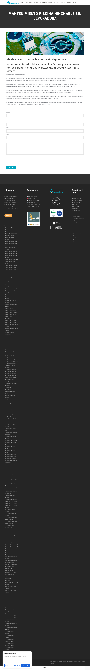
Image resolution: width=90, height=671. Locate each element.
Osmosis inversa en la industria (11, 503)
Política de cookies (8, 568)
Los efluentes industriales (10, 416)
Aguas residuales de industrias (11, 233)
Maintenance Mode (8, 422)
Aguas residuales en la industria (11, 253)
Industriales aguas (8, 403)
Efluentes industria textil (9, 355)
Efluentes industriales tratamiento (11, 361)
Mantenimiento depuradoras (10, 454)
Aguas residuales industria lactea (11, 259)
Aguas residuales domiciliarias (11, 251)
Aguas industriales (8, 229)
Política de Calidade (77, 226)
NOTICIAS (79, 661)
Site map (75, 235)
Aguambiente (8, 108)
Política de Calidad (76, 210)
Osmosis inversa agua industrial (11, 501)
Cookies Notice (76, 239)
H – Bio (6, 399)
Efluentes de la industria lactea (11, 345)
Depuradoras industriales (9, 332)
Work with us (75, 231)
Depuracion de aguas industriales (11, 288)
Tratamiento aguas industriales (11, 605)
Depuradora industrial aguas (10, 310)
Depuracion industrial (9, 294)
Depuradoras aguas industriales (11, 320)
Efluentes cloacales (9, 344)
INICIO (51, 661)
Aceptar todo (26, 665)
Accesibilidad (75, 208)
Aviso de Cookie (76, 224)
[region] (17, 659)
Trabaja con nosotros (9, 603)
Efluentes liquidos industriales (10, 363)
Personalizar (8, 665)
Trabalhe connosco (77, 216)
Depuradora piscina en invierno (11, 312)
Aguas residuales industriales (10, 267)
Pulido (6, 576)
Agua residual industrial (9, 227)
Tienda (6, 602)
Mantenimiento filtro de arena (10, 458)
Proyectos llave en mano (9, 574)
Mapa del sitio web (76, 202)
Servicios (7, 584)
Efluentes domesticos (9, 349)
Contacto (7, 282)
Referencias (7, 580)
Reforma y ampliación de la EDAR (11, 582)
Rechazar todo (17, 665)
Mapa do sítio (75, 220)
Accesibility (75, 241)
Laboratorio (7, 412)
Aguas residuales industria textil (11, 265)
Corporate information (77, 233)
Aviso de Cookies (76, 206)
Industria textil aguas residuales (11, 401)
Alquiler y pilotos (8, 275)
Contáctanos (8, 215)
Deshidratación (8, 334)
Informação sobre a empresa (78, 218)
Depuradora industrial (9, 308)
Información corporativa (9, 405)
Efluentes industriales (9, 357)
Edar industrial (7, 340)
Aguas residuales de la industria (11, 241)
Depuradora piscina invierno (10, 314)
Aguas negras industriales (10, 235)
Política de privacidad (9, 570)
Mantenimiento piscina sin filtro (11, 499)
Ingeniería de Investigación (10, 407)
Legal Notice (75, 237)
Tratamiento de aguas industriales (11, 615)
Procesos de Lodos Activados (11, 572)
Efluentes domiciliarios (9, 347)
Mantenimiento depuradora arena (11, 440)
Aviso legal (7, 281)
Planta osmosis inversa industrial (11, 544)
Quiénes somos (8, 578)
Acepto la (26, 163)
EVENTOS (7, 381)
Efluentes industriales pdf (10, 359)
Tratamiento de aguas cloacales (11, 613)
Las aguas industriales (9, 414)
